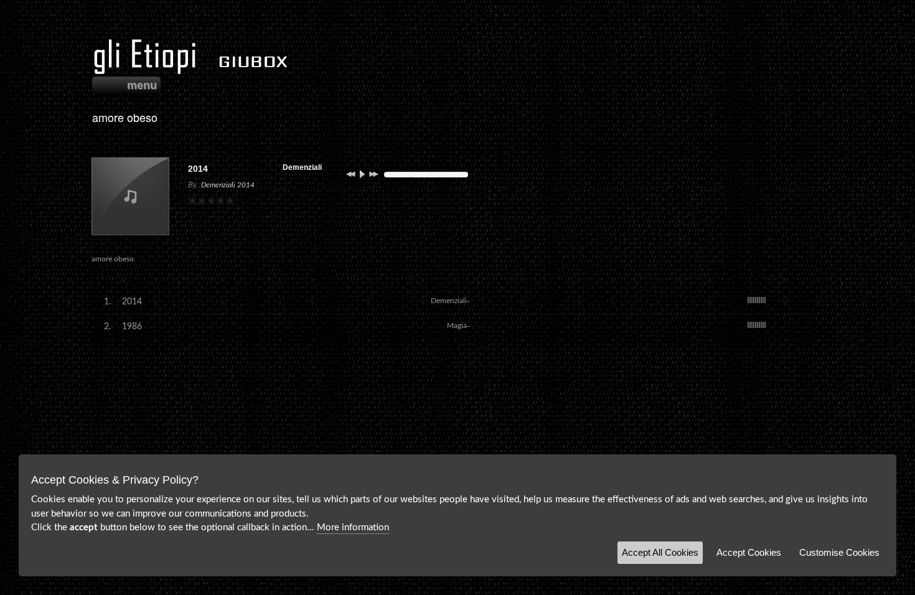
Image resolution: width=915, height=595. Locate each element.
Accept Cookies (748, 552)
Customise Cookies (839, 552)
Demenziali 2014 (228, 185)
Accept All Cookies (660, 552)
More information (353, 527)
